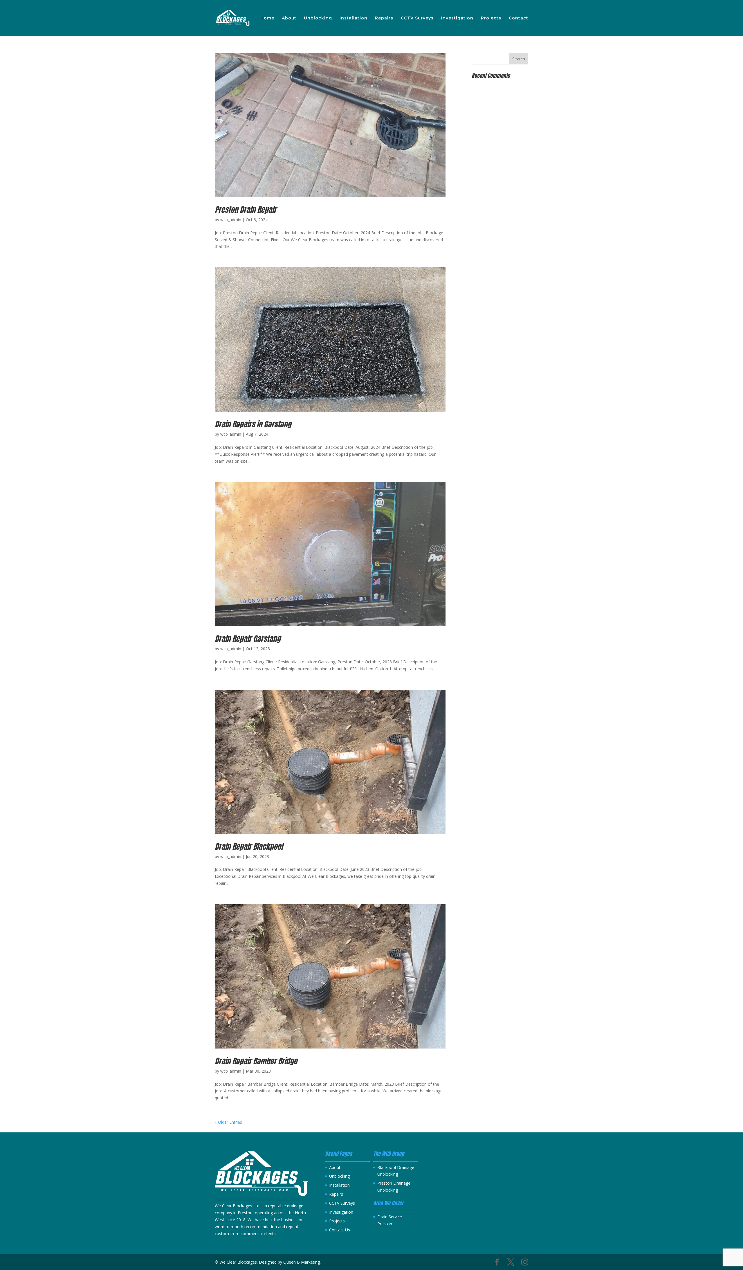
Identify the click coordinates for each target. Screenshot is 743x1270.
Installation (353, 18)
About (289, 18)
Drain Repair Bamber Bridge (256, 1061)
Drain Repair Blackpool (249, 846)
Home (267, 18)
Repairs (384, 18)
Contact (518, 18)
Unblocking (318, 18)
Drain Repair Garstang (247, 638)
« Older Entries (228, 1122)
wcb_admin (230, 219)
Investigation (457, 18)
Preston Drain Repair (245, 209)
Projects (491, 18)
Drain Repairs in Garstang (253, 424)
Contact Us (339, 1230)
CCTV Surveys (417, 18)
